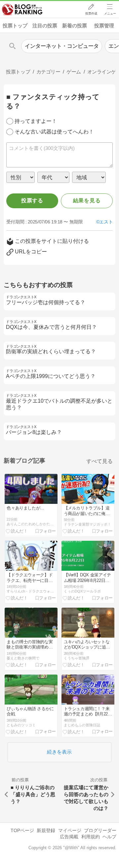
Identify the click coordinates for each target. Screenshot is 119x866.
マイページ (69, 830)
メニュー (110, 13)
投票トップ (15, 25)
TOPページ (22, 830)
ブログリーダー (100, 830)
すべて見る (99, 461)
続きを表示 (59, 752)
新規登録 (46, 830)
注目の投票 (44, 25)
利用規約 (90, 836)
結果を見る (87, 200)
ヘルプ (109, 836)
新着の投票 (74, 25)
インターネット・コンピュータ (62, 46)
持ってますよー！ (36, 121)
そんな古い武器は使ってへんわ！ (54, 131)
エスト (106, 221)
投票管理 (104, 25)
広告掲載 (69, 836)
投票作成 (91, 13)
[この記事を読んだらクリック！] (17, 531)
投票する (32, 200)
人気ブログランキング (22, 9)
